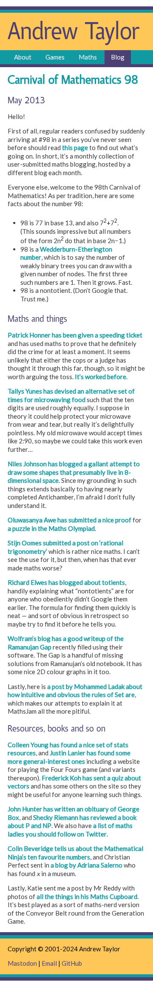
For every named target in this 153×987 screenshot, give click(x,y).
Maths (88, 57)
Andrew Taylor (73, 32)
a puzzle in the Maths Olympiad (51, 528)
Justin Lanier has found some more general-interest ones (69, 757)
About (22, 57)
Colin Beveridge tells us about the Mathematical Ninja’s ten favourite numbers (75, 853)
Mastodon (22, 963)
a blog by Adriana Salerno (86, 865)
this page (75, 147)
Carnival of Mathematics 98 (73, 80)
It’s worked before (100, 376)
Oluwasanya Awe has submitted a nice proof (69, 520)
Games (55, 57)
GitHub (72, 963)
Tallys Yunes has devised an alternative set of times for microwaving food (71, 395)
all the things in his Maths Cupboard (87, 896)
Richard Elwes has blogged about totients (66, 582)
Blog (118, 57)
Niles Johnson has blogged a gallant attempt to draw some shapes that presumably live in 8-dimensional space (74, 472)
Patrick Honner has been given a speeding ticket (75, 335)
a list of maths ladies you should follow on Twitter (70, 830)
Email (49, 963)
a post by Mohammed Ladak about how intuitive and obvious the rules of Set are (75, 691)
